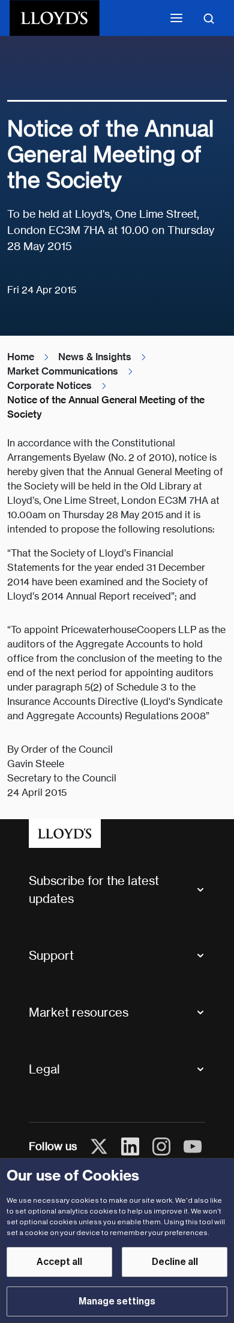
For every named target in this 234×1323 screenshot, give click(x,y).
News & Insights (94, 357)
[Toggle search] (208, 18)
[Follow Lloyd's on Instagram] (161, 1146)
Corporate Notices (49, 385)
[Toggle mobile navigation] (176, 18)
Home (20, 357)
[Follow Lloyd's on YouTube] (192, 1146)
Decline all (175, 1262)
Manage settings (117, 1301)
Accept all (59, 1262)
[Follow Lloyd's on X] (99, 1146)
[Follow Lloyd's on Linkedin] (130, 1146)
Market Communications (62, 371)
